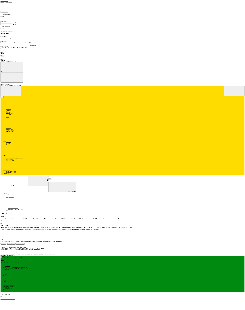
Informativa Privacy (7, 282)
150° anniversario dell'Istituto (12, 206)
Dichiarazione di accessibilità (9, 285)
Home (49, 176)
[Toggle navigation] (11, 91)
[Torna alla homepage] (122, 85)
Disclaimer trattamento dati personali (8, 299)
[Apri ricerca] (234, 91)
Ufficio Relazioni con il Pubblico (9, 284)
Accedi (2, 16)
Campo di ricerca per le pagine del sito (8, 185)
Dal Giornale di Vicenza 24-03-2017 (15, 209)
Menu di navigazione (72, 191)
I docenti (7, 195)
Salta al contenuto (4, 1)
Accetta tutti (20, 243)
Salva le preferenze (10, 255)
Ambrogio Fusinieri (10, 197)
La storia (50, 179)
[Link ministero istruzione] (6, 2)
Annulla (2, 84)
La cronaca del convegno (13, 208)
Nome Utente (15, 22)
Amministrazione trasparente (9, 289)
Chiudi (2, 52)
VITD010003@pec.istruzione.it (16, 268)
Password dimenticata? (5, 26)
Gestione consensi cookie (8, 288)
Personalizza (3, 243)
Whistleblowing (6, 287)
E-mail (14, 42)
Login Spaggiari (33, 45)
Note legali (5, 281)
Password (14, 24)
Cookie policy (6, 280)
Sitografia (8, 210)
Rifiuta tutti (11, 243)
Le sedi (7, 194)
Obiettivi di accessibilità (8, 286)
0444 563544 (7, 266)
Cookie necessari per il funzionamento (8, 253)
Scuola (49, 178)
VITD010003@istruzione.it (16, 267)
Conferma (7, 84)
